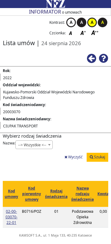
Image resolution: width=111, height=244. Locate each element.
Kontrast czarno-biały (81, 22)
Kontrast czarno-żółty (102, 22)
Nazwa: (9, 143)
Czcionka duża (95, 32)
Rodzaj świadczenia (56, 193)
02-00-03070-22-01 (12, 217)
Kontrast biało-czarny (71, 22)
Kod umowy (11, 193)
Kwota (103, 193)
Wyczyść (75, 157)
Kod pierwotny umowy (31, 194)
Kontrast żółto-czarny (92, 22)
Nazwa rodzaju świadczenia (82, 194)
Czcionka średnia (83, 32)
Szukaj (99, 157)
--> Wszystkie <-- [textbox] (32, 145)
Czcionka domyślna (72, 32)
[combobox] (34, 144)
